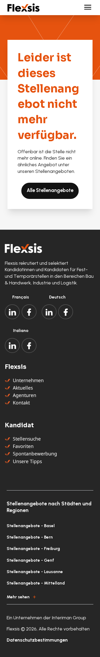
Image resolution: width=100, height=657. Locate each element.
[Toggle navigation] (85, 7)
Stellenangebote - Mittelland (36, 583)
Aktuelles (23, 388)
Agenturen (24, 395)
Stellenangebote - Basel (31, 525)
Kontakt (21, 402)
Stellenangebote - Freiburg (33, 548)
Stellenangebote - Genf (30, 560)
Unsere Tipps (27, 461)
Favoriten (23, 446)
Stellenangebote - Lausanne (35, 571)
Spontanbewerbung (35, 453)
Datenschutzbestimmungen (37, 640)
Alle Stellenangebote (50, 190)
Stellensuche (27, 439)
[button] (50, 596)
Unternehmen (28, 380)
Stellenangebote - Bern (30, 537)
